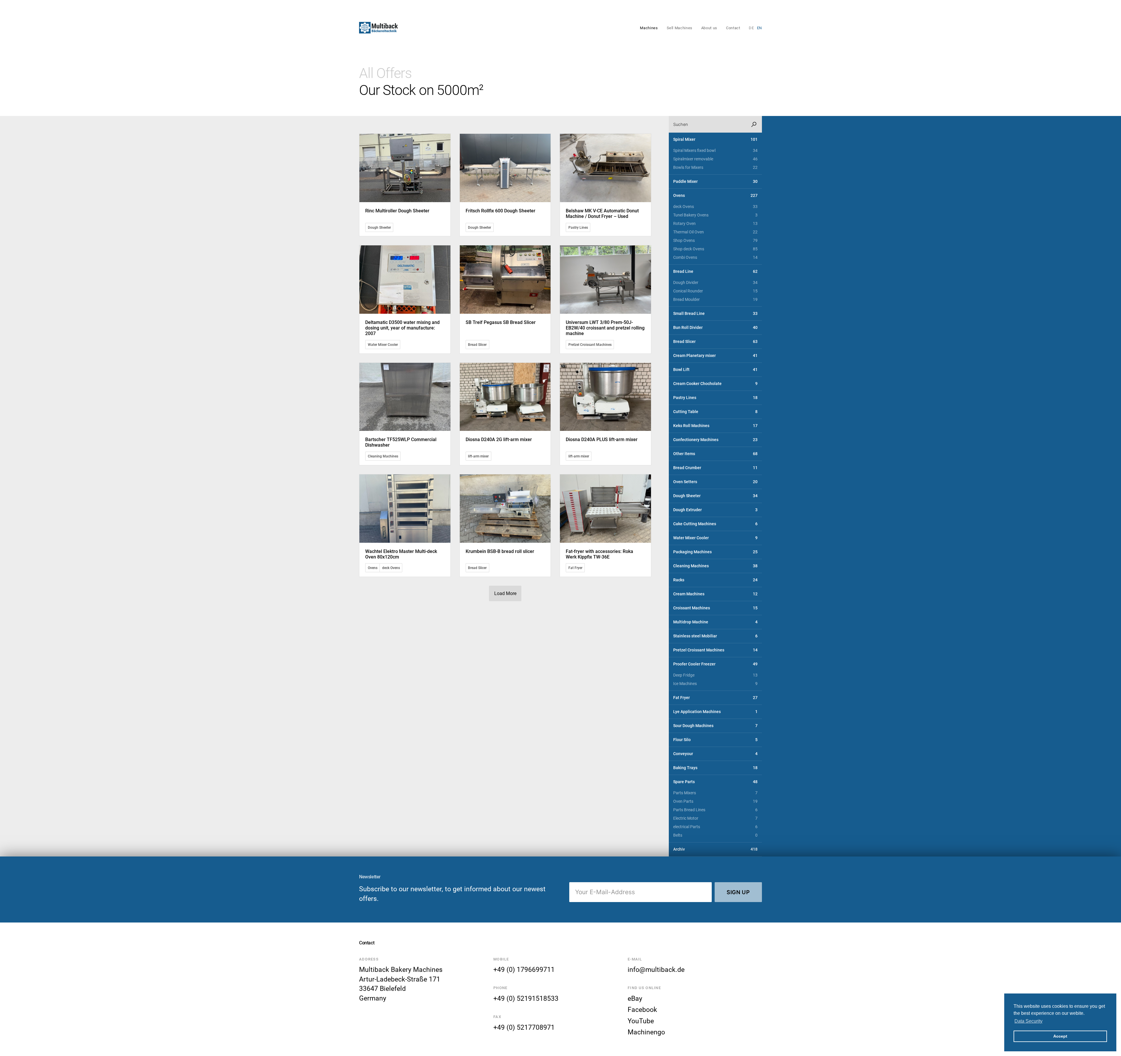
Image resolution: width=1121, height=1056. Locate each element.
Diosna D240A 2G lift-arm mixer (499, 439)
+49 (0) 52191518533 (525, 998)
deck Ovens (391, 568)
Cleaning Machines (383, 456)
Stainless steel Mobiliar (715, 636)
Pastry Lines (578, 227)
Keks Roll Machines (715, 425)
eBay (635, 998)
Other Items (715, 453)
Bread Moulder (715, 299)
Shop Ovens (715, 240)
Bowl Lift (715, 369)
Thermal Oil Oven (715, 232)
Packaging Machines (715, 551)
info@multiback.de (656, 969)
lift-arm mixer (478, 456)
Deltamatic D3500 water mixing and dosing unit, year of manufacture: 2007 (402, 328)
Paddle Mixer (715, 181)
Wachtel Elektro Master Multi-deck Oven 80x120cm (401, 554)
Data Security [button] (1028, 1021)
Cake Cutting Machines (715, 523)
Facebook (642, 1009)
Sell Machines (679, 28)
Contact (733, 28)
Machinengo (646, 1032)
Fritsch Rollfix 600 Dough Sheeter (500, 211)
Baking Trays (715, 767)
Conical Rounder (715, 291)
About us (709, 28)
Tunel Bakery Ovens (715, 215)
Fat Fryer (575, 568)
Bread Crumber (715, 467)
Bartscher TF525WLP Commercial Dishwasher (400, 442)
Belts (715, 835)
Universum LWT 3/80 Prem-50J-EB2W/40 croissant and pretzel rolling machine (605, 328)
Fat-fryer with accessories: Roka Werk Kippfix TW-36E (599, 554)
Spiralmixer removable (715, 159)
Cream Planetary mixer (715, 355)
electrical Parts (715, 826)
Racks (715, 580)
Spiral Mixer (715, 139)
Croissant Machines (715, 608)
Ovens (372, 568)
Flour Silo (715, 739)
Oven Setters (715, 481)
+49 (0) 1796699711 (524, 969)
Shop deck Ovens (715, 249)
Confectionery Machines (715, 439)
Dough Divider (715, 282)
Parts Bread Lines (715, 809)
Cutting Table (715, 411)
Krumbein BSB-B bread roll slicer (500, 551)
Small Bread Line (715, 313)
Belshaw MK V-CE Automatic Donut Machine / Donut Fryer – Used (602, 213)
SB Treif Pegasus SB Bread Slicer (501, 322)
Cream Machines (715, 594)
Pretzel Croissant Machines (590, 344)
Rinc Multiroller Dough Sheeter (397, 211)
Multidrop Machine (715, 622)
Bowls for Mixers (715, 167)
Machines (649, 28)
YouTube (641, 1021)
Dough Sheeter (379, 227)
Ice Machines (715, 683)
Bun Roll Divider (715, 327)
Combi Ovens (715, 257)
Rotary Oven (715, 223)
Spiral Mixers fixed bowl (715, 150)
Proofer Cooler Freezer (715, 664)
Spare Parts (715, 781)
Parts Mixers (715, 792)
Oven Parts (715, 801)
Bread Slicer (477, 344)
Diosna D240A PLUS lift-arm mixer (602, 439)
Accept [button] (1060, 1036)
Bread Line (715, 271)
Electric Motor (715, 818)
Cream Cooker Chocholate (715, 383)
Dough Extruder (715, 509)
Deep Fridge (715, 675)
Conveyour (715, 753)
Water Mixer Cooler (383, 344)
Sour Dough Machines (715, 725)
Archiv (715, 849)
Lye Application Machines (715, 711)
